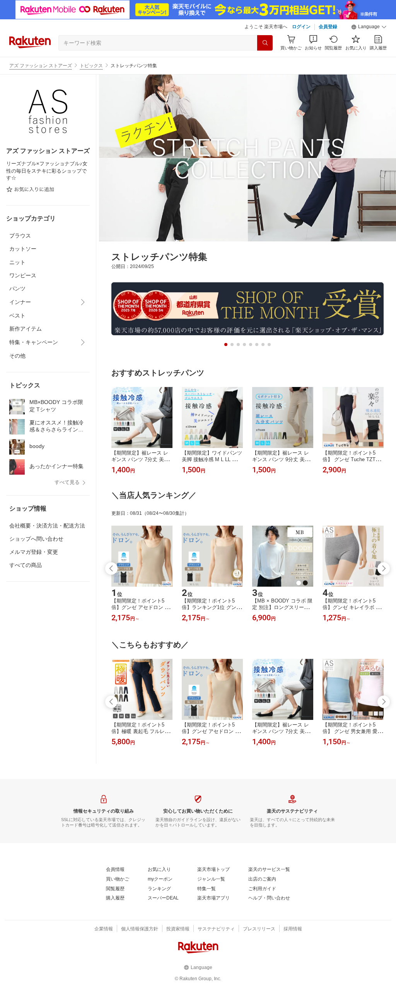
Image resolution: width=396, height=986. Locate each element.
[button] (369, 27)
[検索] (265, 43)
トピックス (91, 65)
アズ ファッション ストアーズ (40, 65)
